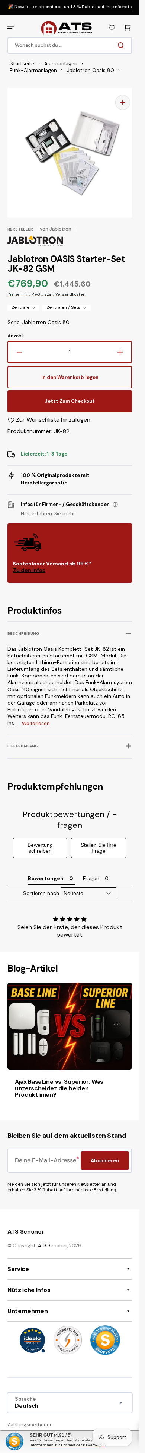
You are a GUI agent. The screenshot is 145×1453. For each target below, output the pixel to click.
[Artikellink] (69, 1040)
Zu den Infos (29, 564)
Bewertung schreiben (40, 842)
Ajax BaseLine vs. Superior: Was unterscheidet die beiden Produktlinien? (59, 1082)
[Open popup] (115, 499)
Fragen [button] (91, 872)
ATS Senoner (52, 1240)
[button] (10, 27)
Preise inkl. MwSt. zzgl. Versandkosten (46, 288)
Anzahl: (15, 330)
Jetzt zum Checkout (70, 395)
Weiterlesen (36, 718)
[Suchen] (122, 45)
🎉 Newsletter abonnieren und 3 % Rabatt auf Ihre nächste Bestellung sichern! (70, 10)
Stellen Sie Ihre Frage (98, 842)
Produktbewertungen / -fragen (70, 814)
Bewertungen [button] (46, 872)
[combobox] (69, 45)
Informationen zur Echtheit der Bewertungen (68, 1445)
